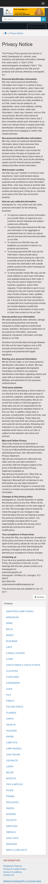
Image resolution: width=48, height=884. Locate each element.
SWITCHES (11, 826)
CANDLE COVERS (15, 653)
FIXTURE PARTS (14, 706)
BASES (9, 635)
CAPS (9, 647)
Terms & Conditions (12, 871)
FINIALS (10, 700)
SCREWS (11, 814)
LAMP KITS (11, 742)
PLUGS (9, 790)
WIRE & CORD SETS (16, 849)
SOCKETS (11, 820)
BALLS (9, 629)
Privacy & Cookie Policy (14, 868)
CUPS (9, 688)
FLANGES (11, 712)
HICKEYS (11, 724)
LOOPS (9, 766)
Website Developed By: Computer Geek (22, 881)
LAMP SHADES (14, 748)
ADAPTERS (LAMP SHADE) (20, 611)
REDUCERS (12, 802)
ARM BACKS (12, 617)
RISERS (10, 808)
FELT (8, 694)
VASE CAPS (12, 838)
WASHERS (11, 844)
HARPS (10, 718)
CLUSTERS (12, 670)
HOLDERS (11, 730)
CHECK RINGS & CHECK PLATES (23, 664)
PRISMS (10, 796)
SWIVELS (11, 832)
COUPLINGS (12, 676)
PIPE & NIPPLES (14, 784)
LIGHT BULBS (13, 754)
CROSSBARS (13, 682)
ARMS (9, 623)
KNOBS (10, 736)
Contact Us (8, 874)
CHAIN (9, 658)
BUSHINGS (11, 641)
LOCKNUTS (12, 760)
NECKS (10, 772)
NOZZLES (11, 778)
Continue (40, 597)
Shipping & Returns (12, 865)
